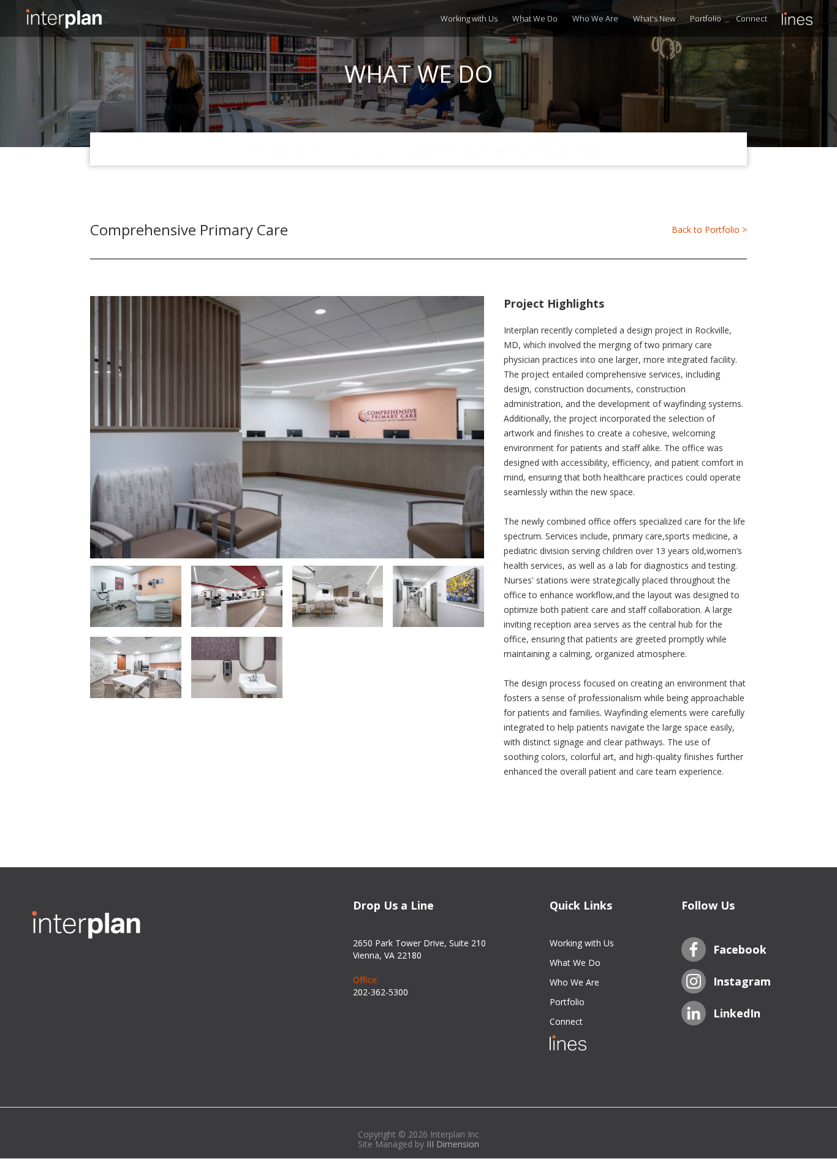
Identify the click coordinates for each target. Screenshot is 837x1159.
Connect (751, 18)
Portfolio (705, 18)
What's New (654, 18)
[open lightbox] (287, 427)
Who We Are (595, 18)
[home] (86, 18)
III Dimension (452, 1144)
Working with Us (469, 18)
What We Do (535, 18)
